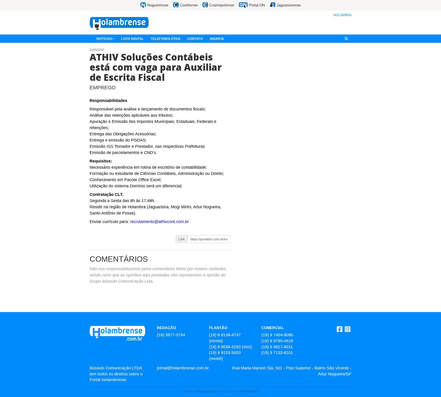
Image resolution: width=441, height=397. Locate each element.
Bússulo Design (207, 391)
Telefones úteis (165, 39)
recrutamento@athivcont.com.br (159, 221)
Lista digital (132, 39)
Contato (195, 39)
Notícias (104, 39)
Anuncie (217, 39)
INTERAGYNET (248, 391)
